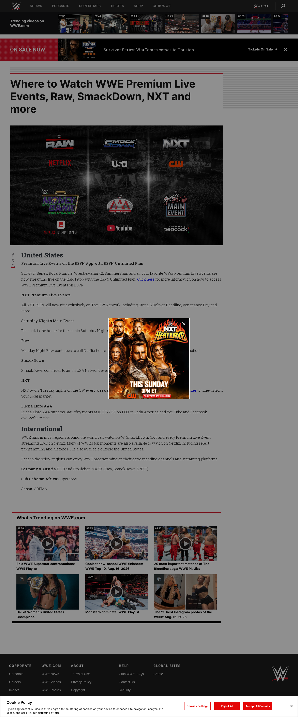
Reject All (227, 706)
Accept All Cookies (257, 706)
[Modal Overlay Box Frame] (149, 358)
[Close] (291, 706)
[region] (149, 706)
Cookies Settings (197, 706)
